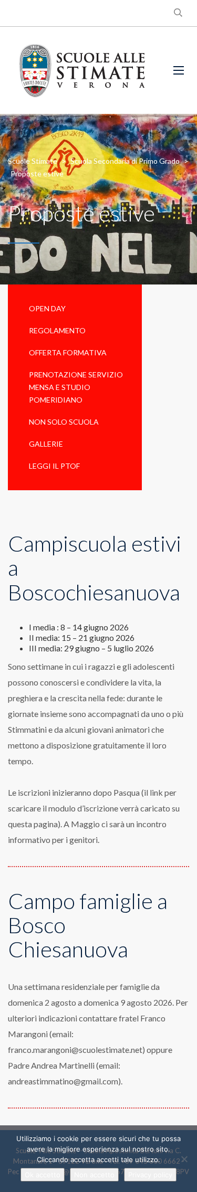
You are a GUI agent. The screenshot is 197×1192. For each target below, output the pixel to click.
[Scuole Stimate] (82, 70)
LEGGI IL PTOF (54, 465)
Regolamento (57, 330)
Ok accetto (42, 1174)
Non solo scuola (64, 421)
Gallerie (46, 443)
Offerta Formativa (68, 352)
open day (47, 308)
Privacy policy (150, 1174)
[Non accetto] (184, 1159)
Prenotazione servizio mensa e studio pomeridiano (76, 387)
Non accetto (94, 1174)
